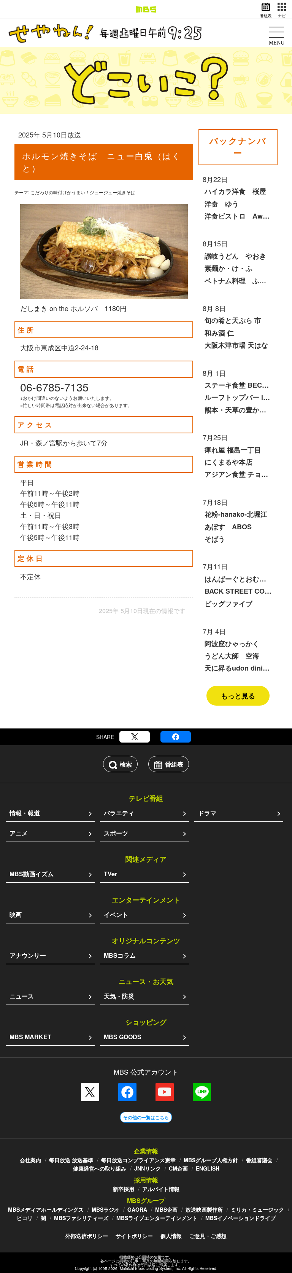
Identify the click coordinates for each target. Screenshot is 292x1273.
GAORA (137, 1209)
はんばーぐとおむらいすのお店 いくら (238, 579)
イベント (116, 914)
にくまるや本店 (228, 462)
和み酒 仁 (219, 333)
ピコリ (25, 1217)
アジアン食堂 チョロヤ (238, 474)
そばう (215, 539)
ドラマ (207, 812)
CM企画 (178, 1168)
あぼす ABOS (228, 527)
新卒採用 (123, 1189)
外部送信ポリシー (86, 1235)
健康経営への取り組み (99, 1168)
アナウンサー (28, 955)
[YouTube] (165, 1092)
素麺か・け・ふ (228, 268)
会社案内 (30, 1160)
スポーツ (116, 833)
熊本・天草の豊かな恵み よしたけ (238, 410)
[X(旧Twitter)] (134, 737)
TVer (110, 873)
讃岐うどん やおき (235, 256)
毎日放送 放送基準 (71, 1160)
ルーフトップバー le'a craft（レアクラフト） (238, 397)
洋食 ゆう (222, 204)
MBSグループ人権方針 (211, 1160)
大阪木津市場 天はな (236, 345)
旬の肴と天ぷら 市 (233, 320)
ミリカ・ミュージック (257, 1209)
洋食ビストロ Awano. (238, 216)
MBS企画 (166, 1209)
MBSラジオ (105, 1209)
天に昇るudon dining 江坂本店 (238, 668)
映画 (16, 914)
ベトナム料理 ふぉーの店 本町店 (238, 281)
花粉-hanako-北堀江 (236, 514)
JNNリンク (147, 1168)
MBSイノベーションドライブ (240, 1217)
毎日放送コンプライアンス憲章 (138, 1160)
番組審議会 (259, 1160)
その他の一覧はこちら (146, 1117)
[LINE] (202, 1092)
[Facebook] (175, 737)
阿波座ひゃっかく (232, 643)
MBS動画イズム (32, 873)
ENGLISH (207, 1168)
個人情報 (171, 1235)
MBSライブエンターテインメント (156, 1217)
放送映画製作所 (204, 1209)
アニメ (19, 833)
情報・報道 (25, 812)
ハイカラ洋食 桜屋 (235, 191)
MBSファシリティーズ (81, 1217)
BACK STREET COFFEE (238, 591)
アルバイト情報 (160, 1189)
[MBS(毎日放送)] (146, 9)
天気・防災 (119, 996)
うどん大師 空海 (232, 656)
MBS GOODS (122, 1036)
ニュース (22, 996)
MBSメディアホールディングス (46, 1209)
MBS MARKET (30, 1036)
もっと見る (238, 696)
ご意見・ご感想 (208, 1235)
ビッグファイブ (228, 604)
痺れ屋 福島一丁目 (233, 450)
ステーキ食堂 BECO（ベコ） (238, 385)
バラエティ (119, 812)
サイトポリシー (134, 1235)
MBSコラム (120, 955)
